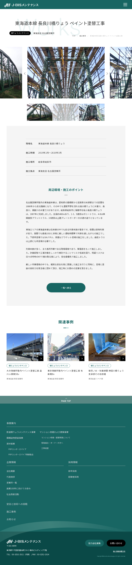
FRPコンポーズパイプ (17, 449)
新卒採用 (72, 471)
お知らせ (11, 519)
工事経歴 (45, 448)
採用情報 (73, 462)
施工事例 (83, 36)
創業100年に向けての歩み (19, 488)
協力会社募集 (94, 543)
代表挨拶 (11, 476)
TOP (73, 36)
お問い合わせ (116, 543)
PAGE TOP (66, 401)
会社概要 (11, 471)
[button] (25, 73)
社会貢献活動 (13, 494)
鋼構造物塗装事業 (15, 437)
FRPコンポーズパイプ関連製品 (20, 454)
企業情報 (11, 462)
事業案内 (11, 423)
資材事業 (11, 443)
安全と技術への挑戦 (17, 504)
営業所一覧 (12, 482)
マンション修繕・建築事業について (55, 437)
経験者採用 (73, 476)
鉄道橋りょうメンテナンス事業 (21, 432)
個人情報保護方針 (119, 551)
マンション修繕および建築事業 (54, 432)
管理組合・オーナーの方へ (52, 443)
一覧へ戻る (66, 287)
